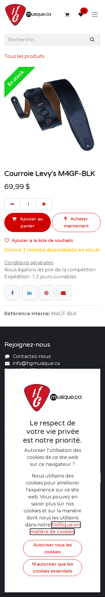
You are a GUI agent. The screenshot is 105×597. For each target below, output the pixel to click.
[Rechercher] (92, 40)
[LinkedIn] (29, 293)
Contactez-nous (31, 356)
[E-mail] (63, 293)
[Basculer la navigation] (95, 15)
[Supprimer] (12, 204)
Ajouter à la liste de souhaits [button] (42, 240)
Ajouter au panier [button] (31, 222)
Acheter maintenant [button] (76, 222)
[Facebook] (12, 293)
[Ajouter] (44, 204)
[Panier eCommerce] (67, 14)
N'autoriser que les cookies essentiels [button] (52, 567)
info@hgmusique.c (35, 363)
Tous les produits (24, 56)
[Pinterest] (46, 293)
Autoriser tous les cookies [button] (52, 548)
